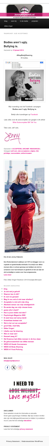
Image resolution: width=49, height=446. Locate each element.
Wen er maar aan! (10, 333)
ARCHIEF (25, 149)
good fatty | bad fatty (12, 325)
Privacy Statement (13, 441)
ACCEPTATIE (17, 149)
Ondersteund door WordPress (32, 441)
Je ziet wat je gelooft (12, 291)
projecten (35, 21)
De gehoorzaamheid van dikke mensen (19, 341)
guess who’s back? (11, 310)
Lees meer (7, 275)
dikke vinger (8, 26)
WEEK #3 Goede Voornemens (15, 344)
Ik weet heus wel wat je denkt (15, 318)
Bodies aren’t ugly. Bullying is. (16, 44)
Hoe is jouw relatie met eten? (15, 312)
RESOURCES (35, 149)
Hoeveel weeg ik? (10, 336)
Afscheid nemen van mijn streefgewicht (19, 304)
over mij (13, 21)
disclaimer (28, 420)
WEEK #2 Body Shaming (13, 347)
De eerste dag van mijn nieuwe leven (18, 307)
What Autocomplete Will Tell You (24, 122)
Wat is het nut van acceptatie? (15, 323)
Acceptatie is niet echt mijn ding (16, 302)
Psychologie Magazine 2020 (14, 315)
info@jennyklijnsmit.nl (11, 361)
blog (5, 21)
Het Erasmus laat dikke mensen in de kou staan (22, 339)
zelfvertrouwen (26, 153)
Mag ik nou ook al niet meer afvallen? (18, 299)
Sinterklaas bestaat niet (13, 320)
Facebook (34, 114)
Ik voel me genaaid (11, 296)
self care (14, 151)
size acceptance (24, 151)
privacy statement (26, 429)
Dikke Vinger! (9, 328)
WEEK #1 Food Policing (13, 349)
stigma (32, 151)
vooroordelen (15, 153)
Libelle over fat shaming (13, 331)
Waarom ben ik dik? (11, 294)
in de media (24, 21)
